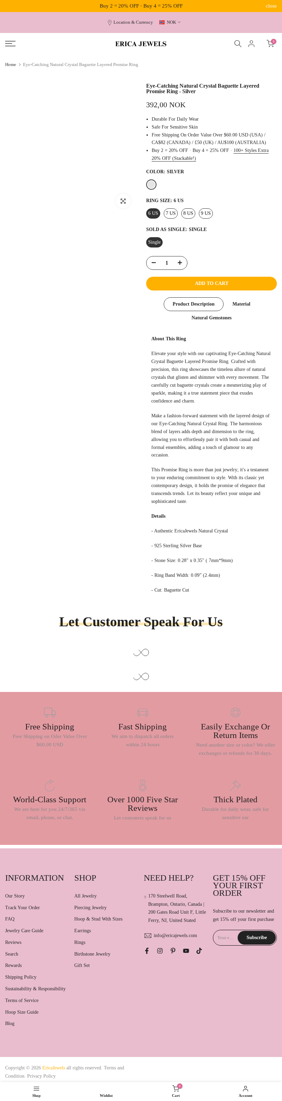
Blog (9, 1023)
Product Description (194, 304)
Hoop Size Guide (22, 1012)
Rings (79, 942)
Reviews (13, 942)
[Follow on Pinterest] (173, 951)
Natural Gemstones (211, 317)
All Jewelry (85, 896)
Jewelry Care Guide (24, 930)
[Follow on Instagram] (160, 951)
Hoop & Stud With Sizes (98, 919)
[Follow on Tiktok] (199, 951)
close (10, 6)
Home (10, 64)
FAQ (9, 919)
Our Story (15, 896)
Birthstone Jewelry (92, 954)
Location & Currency (133, 22)
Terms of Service (22, 1000)
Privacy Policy (41, 1076)
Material (241, 304)
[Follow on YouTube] (186, 951)
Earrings (82, 930)
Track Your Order (22, 907)
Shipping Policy (20, 977)
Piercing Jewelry (90, 907)
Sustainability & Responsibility (35, 988)
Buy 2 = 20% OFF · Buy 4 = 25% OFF (141, 6)
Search (11, 954)
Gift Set (82, 965)
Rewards (13, 965)
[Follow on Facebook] (147, 951)
